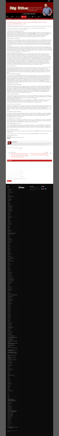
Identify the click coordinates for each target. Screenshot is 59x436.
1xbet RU (9, 220)
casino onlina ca (9, 273)
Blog (8, 262)
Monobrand (9, 314)
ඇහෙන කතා (9, 421)
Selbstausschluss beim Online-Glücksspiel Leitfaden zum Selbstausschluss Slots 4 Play (24, 18)
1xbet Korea (9, 213)
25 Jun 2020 (11, 25)
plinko (8, 376)
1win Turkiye (9, 197)
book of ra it (9, 265)
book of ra (9, 263)
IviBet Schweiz (9, 297)
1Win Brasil (9, 190)
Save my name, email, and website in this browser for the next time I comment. (17, 178)
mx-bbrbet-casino (10, 334)
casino (8, 270)
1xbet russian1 (9, 224)
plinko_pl (9, 380)
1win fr (8, 193)
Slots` (8, 396)
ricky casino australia (10, 390)
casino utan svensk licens (11, 279)
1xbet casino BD (9, 209)
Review (8, 386)
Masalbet (9, 304)
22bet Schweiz (9, 230)
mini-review (9, 307)
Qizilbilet (9, 382)
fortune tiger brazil (10, 289)
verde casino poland (10, 414)
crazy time (9, 283)
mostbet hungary (10, 323)
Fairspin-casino (9, 287)
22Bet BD (9, 227)
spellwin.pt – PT (9, 403)
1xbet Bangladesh (10, 206)
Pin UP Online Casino (10, 369)
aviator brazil (9, 238)
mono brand (9, 311)
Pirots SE (9, 373)
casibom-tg (9, 269)
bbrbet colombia (9, 253)
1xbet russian (9, 223)
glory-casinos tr (9, 293)
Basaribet (9, 252)
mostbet (9, 320)
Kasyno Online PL (10, 300)
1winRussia (9, 200)
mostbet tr (9, 330)
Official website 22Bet (10, 339)
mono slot (9, 313)
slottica (8, 397)
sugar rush (9, 405)
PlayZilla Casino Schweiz (11, 375)
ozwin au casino (9, 363)
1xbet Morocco (9, 217)
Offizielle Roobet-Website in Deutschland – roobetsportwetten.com (13, 350)
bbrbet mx (9, 255)
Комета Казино (9, 418)
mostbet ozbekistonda (10, 327)
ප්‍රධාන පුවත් (9, 425)
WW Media (16, 25)
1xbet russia (9, 221)
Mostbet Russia (9, 328)
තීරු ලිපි (8, 424)
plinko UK (9, 379)
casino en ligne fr (10, 272)
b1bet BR (9, 248)
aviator (8, 236)
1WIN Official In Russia (10, 196)
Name (22, 171)
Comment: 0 (20, 25)
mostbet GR (9, 321)
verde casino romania (10, 415)
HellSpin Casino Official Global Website (12, 294)
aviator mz (9, 245)
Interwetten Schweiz (10, 296)
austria (8, 235)
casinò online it (9, 276)
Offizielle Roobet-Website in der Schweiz (12, 347)
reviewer (9, 389)
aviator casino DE (10, 239)
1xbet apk (9, 203)
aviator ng (9, 246)
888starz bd (9, 231)
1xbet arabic (9, 204)
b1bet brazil (9, 249)
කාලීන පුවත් (28, 16)
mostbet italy (9, 324)
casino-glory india (10, 282)
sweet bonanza (9, 406)
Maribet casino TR (10, 303)
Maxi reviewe (9, 306)
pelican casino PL (10, 365)
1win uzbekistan (9, 199)
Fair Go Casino (9, 286)
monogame (9, 317)
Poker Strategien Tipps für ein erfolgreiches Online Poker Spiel (42, 18)
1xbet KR (9, 214)
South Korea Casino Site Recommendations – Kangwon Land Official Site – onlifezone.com (12, 400)
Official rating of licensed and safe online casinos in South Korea (12, 338)
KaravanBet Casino (10, 299)
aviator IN (9, 242)
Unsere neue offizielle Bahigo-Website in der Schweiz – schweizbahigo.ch (12, 411)
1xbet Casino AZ (10, 207)
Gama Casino (9, 290)
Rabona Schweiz (10, 383)
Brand (8, 266)
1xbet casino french (10, 210)
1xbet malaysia (9, 216)
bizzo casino (9, 259)
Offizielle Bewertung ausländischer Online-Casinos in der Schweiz (12, 343)
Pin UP (8, 366)
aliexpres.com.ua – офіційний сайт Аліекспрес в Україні (12, 233)
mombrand (9, 310)
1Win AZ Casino (9, 189)
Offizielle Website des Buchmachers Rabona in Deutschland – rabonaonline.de (12, 352)
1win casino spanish (10, 192)
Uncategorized (9, 409)
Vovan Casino (9, 417)
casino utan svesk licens (10, 280)
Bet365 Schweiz (9, 256)
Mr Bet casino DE (10, 331)
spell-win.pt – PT (10, 402)
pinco (8, 372)
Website (22, 176)
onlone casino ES (10, 362)
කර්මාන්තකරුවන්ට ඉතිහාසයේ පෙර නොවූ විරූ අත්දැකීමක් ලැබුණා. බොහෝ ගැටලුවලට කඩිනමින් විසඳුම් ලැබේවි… (26, 23)
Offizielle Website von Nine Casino (12, 359)
